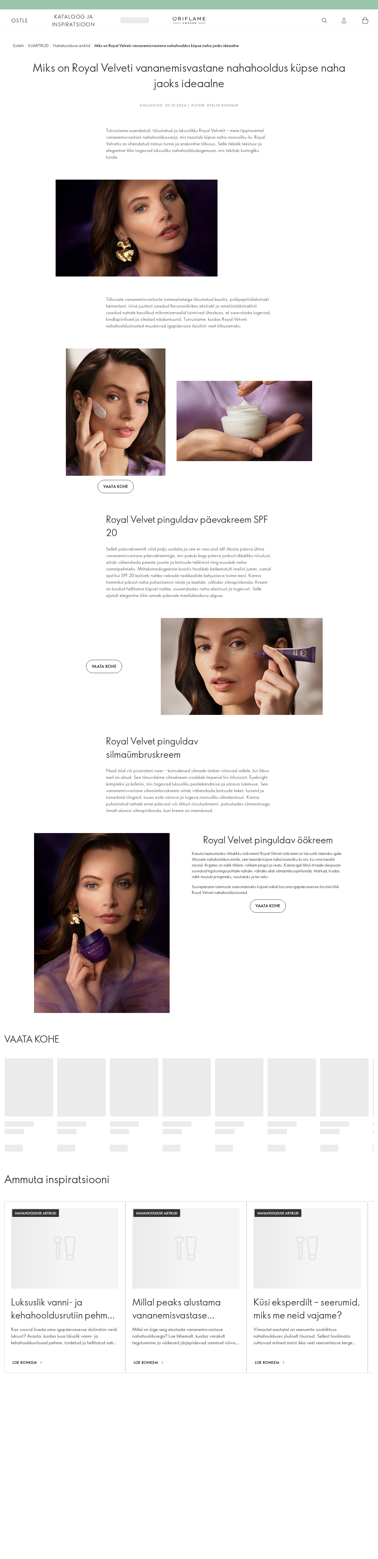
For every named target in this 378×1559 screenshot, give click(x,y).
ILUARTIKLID (38, 45)
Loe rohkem (24, 1362)
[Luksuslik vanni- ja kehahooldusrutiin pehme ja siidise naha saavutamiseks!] (64, 1287)
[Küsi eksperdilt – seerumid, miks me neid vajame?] (307, 1287)
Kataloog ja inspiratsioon (73, 20)
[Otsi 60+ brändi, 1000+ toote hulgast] (324, 20)
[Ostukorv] (365, 20)
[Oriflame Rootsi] (189, 20)
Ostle (19, 20)
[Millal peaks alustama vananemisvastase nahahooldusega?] (186, 1287)
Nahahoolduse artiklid (71, 45)
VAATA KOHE (115, 486)
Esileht (18, 45)
